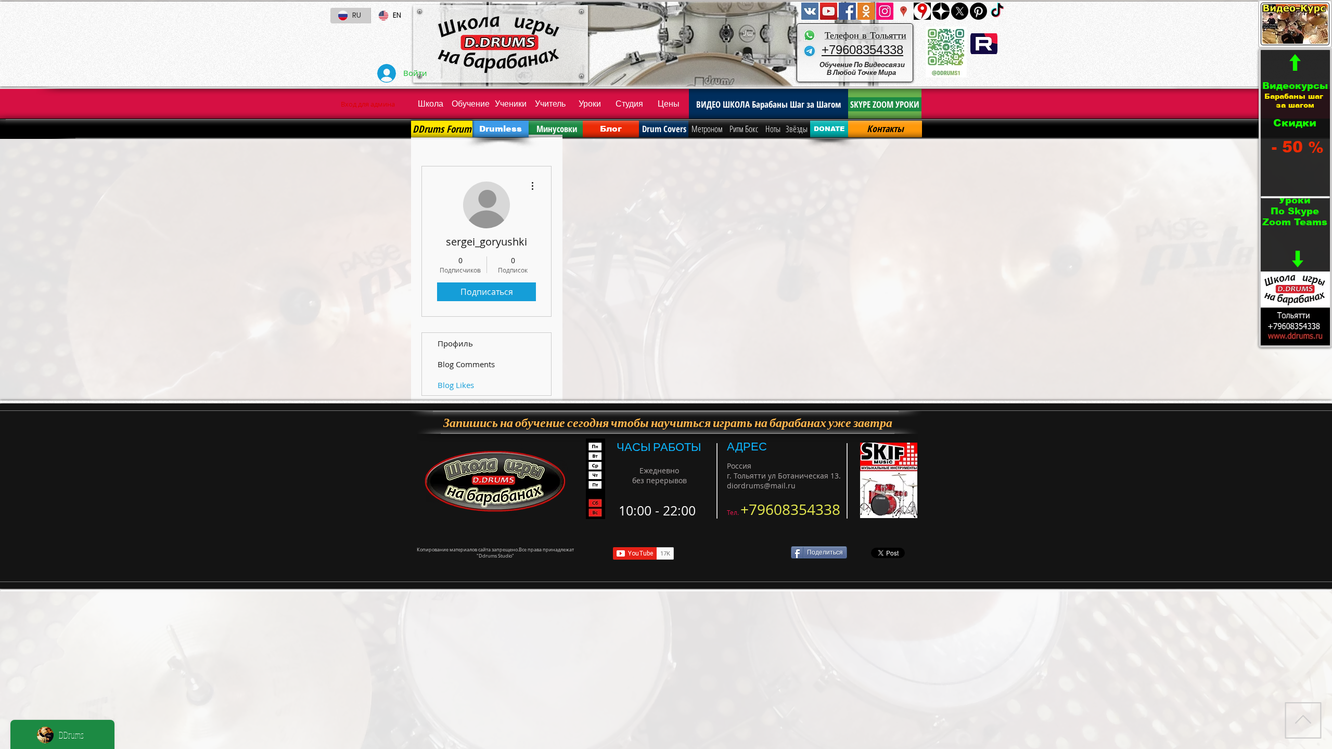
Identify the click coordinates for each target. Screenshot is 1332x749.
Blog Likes (456, 385)
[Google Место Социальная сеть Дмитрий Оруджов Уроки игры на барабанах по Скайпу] (903, 11)
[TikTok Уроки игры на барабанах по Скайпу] (997, 11)
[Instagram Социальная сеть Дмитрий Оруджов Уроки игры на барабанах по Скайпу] (884, 11)
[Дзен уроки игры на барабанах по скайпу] (941, 11)
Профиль (455, 343)
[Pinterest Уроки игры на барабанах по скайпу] (978, 11)
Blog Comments (466, 364)
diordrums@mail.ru (761, 485)
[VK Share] (735, 553)
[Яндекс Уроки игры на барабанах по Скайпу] (922, 11)
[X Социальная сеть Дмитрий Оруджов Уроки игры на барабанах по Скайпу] (959, 11)
